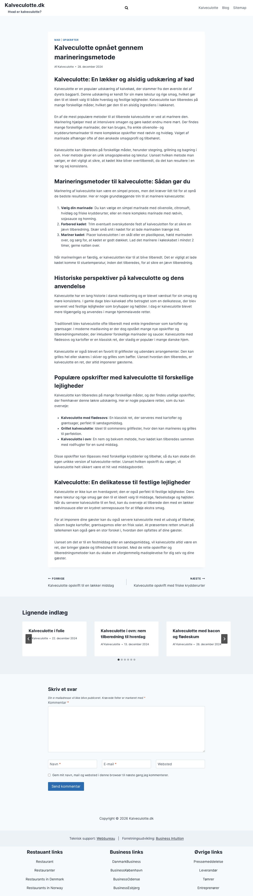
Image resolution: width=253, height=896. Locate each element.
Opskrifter (71, 39)
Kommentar (58, 703)
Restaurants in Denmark (45, 879)
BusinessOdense (126, 879)
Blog (225, 8)
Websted (165, 764)
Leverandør (208, 870)
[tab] (119, 660)
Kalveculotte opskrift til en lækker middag (81, 582)
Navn (55, 764)
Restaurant (44, 862)
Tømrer (208, 879)
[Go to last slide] (28, 639)
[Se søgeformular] (126, 7)
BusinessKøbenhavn (126, 870)
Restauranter (44, 870)
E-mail (110, 764)
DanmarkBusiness (126, 862)
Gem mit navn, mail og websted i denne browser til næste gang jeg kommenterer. (110, 775)
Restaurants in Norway (45, 888)
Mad (57, 39)
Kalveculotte (208, 8)
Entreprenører (208, 888)
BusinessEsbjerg (126, 888)
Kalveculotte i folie (46, 630)
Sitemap (239, 8)
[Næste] (224, 639)
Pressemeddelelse (208, 862)
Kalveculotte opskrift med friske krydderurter (169, 582)
